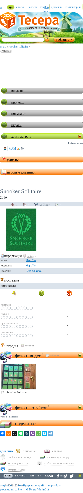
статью (57, 451)
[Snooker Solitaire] (18, 376)
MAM (12, 148)
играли (16, 125)
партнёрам (55, 485)
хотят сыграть (21, 136)
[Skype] (44, 433)
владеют (17, 90)
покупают (18, 113)
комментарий (17, 469)
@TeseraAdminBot (37, 489)
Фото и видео (28, 355)
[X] (14, 433)
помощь (22, 485)
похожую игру (18, 463)
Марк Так (31, 265)
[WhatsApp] (38, 433)
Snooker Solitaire (18, 46)
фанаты (13, 159)
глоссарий (37, 485)
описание (29, 451)
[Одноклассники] (8, 433)
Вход (47, 7)
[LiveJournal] (26, 433)
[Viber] (32, 433)
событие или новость (59, 463)
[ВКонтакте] (2, 433)
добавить (31, 256)
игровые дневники (21, 172)
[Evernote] (20, 433)
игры (3, 46)
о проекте (6, 485)
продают (17, 102)
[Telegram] (50, 433)
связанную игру (58, 457)
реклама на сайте (11, 489)
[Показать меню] (80, 476)
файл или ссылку (19, 457)
